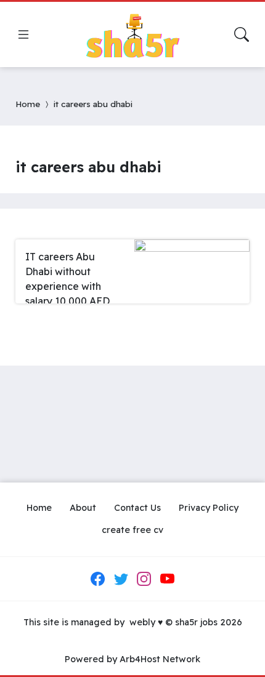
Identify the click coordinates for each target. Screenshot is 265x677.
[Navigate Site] (23, 34)
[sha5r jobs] (132, 34)
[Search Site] (241, 34)
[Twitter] (121, 578)
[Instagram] (144, 578)
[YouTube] (167, 578)
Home (27, 103)
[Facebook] (98, 578)
